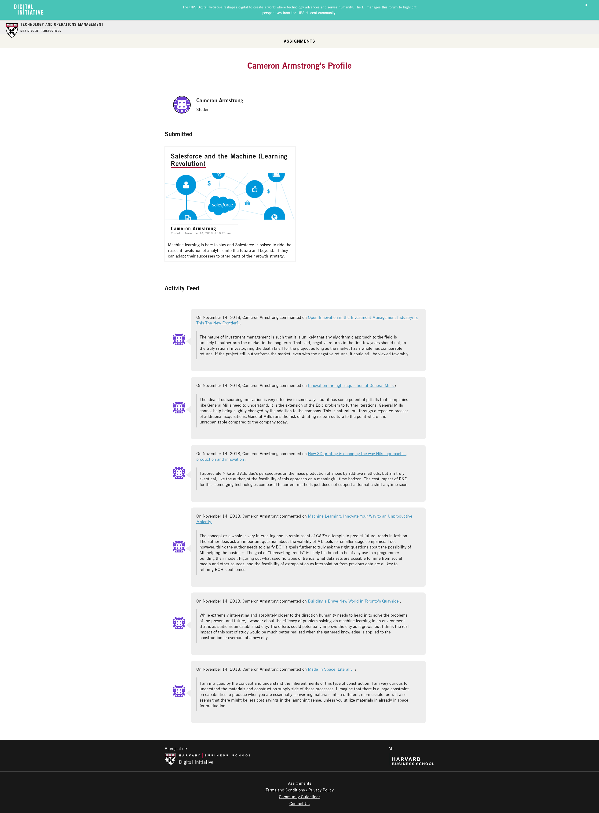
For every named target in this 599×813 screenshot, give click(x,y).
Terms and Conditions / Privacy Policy (300, 789)
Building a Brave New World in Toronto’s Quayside (354, 600)
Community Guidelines (299, 796)
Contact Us (299, 803)
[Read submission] (230, 204)
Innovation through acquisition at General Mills (351, 385)
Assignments (299, 41)
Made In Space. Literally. (331, 669)
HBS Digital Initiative (205, 7)
